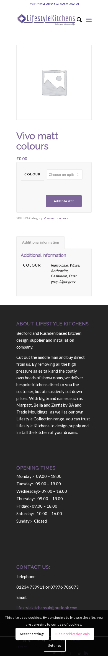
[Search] (76, 20)
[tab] (40, 242)
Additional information (40, 242)
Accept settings (32, 634)
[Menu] (89, 19)
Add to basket (64, 201)
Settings (54, 645)
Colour (32, 174)
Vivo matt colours (56, 218)
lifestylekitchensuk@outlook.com (46, 607)
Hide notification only (72, 634)
